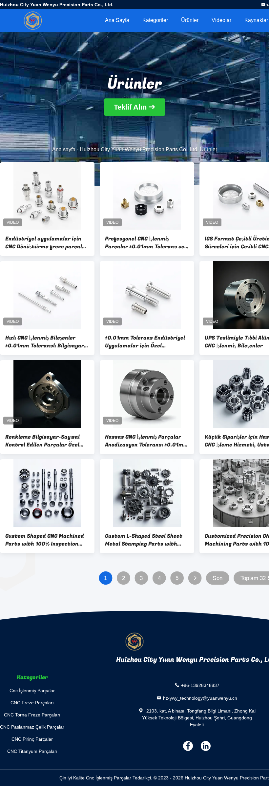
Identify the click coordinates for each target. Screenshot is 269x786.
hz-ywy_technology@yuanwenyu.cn (200, 698)
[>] (195, 578)
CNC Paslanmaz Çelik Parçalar (32, 727)
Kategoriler (155, 20)
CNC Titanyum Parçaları (32, 751)
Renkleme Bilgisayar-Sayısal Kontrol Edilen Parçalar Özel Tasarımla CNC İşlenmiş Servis (43, 441)
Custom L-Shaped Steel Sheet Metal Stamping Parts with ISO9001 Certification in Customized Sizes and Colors (143, 540)
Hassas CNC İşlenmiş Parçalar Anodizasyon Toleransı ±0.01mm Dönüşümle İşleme (146, 441)
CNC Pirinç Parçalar (32, 739)
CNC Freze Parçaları (32, 702)
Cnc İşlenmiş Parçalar (32, 690)
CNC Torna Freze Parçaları (32, 714)
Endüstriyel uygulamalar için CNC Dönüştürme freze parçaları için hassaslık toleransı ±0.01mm (47, 243)
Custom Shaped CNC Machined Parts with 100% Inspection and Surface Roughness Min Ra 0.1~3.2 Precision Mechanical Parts (45, 540)
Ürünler (189, 20)
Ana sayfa (117, 20)
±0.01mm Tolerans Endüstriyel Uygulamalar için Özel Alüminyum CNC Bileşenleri (145, 342)
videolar (221, 20)
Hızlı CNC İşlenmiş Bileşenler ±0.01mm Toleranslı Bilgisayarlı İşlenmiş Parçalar (46, 342)
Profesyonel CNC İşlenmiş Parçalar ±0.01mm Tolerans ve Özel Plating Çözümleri (144, 243)
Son (217, 578)
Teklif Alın (130, 107)
